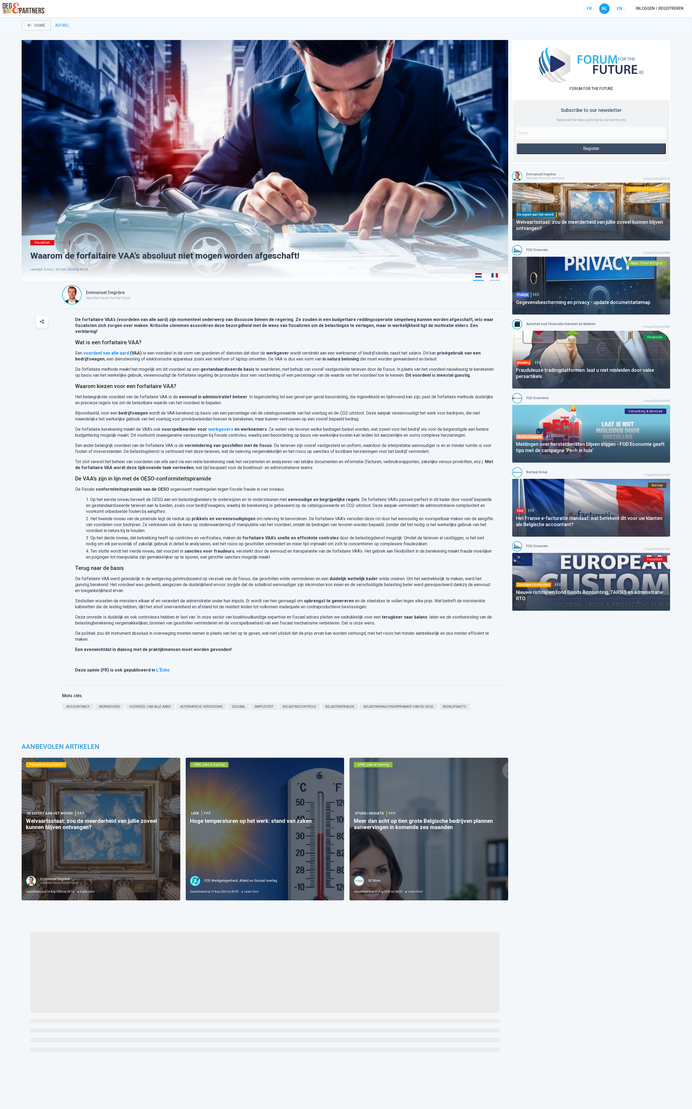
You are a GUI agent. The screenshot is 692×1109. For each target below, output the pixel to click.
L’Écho (163, 670)
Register (591, 148)
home (39, 25)
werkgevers (220, 429)
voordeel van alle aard (106, 353)
